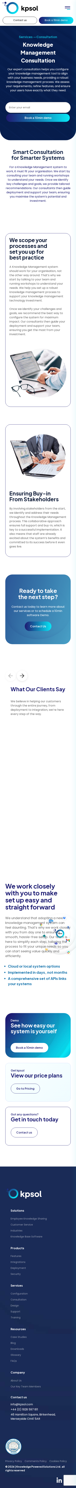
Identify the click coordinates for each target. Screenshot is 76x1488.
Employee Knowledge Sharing (29, 1218)
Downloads (17, 1349)
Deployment (18, 1268)
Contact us (20, 20)
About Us (16, 1380)
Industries (16, 1230)
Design (15, 1305)
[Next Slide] (22, 676)
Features (16, 1256)
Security (16, 1274)
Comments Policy (36, 1461)
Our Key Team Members (26, 1386)
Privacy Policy (13, 1461)
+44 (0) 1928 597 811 (24, 1409)
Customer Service (22, 1224)
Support (15, 1311)
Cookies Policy (58, 1461)
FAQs (14, 1361)
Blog (13, 1343)
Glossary (16, 1355)
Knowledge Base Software (26, 1236)
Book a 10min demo (56, 20)
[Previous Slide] (10, 676)
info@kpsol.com (22, 1404)
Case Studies (19, 1337)
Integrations (18, 1262)
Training (16, 1317)
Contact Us (38, 626)
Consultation (19, 1299)
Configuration (19, 1293)
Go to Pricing (25, 1088)
